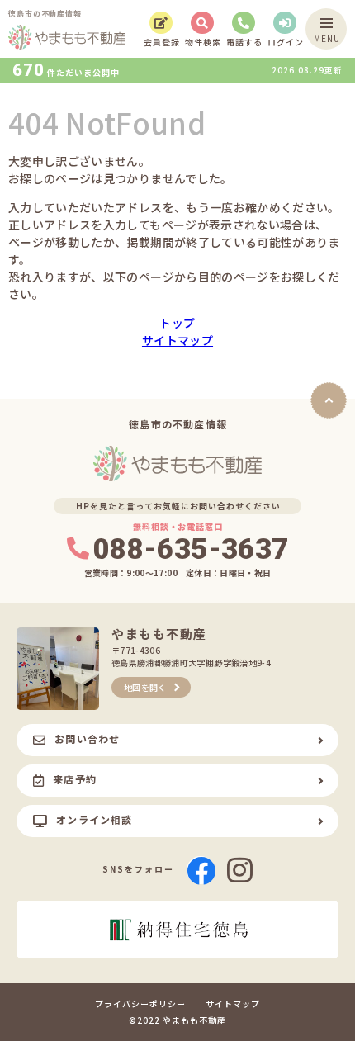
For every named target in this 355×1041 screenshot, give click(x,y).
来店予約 (75, 779)
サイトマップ (177, 340)
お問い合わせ (87, 738)
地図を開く (145, 687)
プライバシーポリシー (140, 1004)
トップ (177, 323)
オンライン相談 (94, 819)
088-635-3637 (190, 549)
